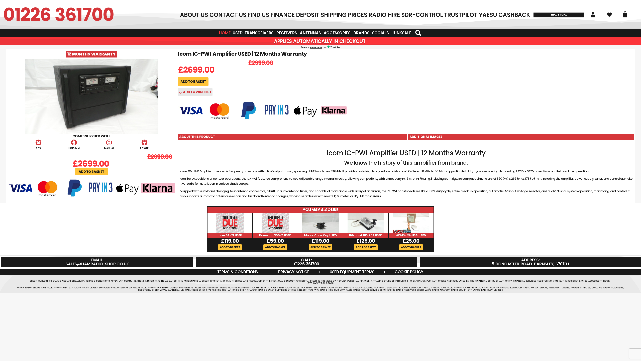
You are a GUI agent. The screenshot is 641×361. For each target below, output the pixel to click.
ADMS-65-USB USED (411, 235)
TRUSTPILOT (460, 15)
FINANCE (282, 15)
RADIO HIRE (384, 15)
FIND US (258, 15)
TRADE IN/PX (559, 15)
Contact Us (227, 15)
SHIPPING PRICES (344, 15)
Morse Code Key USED (320, 235)
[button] (91, 171)
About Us (194, 15)
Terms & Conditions (237, 272)
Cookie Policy (409, 272)
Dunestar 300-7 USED (275, 235)
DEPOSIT (307, 15)
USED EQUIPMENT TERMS (352, 272)
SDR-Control (422, 15)
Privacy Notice (293, 272)
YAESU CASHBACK (504, 15)
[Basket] (625, 14)
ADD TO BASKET (193, 81)
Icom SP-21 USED (230, 235)
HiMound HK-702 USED (365, 235)
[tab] (292, 137)
